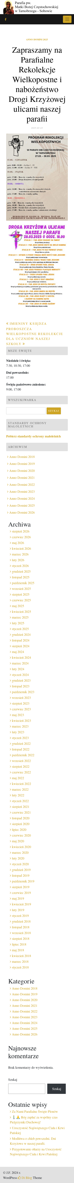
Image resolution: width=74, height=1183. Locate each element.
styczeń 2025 (20, 629)
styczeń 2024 (20, 674)
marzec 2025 (20, 617)
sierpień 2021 (20, 806)
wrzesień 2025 (21, 588)
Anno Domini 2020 (22, 470)
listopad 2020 (20, 818)
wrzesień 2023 (21, 697)
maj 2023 (18, 715)
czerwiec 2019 (21, 892)
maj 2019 (18, 898)
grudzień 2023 (21, 680)
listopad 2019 (20, 875)
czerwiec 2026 (21, 537)
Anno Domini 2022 (22, 484)
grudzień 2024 (21, 634)
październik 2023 (23, 692)
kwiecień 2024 (21, 657)
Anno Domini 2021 (22, 477)
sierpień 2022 (20, 766)
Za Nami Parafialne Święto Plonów (35, 1111)
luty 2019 (18, 910)
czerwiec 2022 (21, 772)
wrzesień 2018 (21, 933)
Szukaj (12, 1079)
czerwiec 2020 (21, 835)
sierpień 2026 (20, 531)
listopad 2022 (20, 749)
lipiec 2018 (19, 944)
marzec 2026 (20, 554)
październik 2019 (23, 881)
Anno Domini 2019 (22, 463)
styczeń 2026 (20, 565)
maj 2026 (18, 542)
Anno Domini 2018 (22, 456)
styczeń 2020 (20, 864)
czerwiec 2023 (21, 709)
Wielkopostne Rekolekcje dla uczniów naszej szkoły (34, 339)
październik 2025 (23, 583)
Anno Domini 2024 (22, 498)
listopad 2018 (20, 927)
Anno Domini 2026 (22, 512)
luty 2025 (18, 623)
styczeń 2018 (20, 967)
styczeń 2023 (20, 738)
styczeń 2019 (20, 915)
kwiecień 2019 (21, 904)
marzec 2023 (20, 726)
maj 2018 (18, 950)
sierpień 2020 (20, 824)
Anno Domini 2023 (22, 491)
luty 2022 (18, 795)
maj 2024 (18, 651)
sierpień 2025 (20, 594)
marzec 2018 (20, 961)
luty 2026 (18, 560)
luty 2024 (18, 669)
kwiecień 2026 (21, 548)
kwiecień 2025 (21, 611)
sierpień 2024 (20, 646)
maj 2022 (18, 778)
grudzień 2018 (21, 921)
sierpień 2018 (20, 938)
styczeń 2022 (20, 801)
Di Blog (26, 1177)
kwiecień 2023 (21, 720)
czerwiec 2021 (21, 812)
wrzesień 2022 (21, 760)
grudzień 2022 (21, 743)
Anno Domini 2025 (37, 39)
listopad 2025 (20, 577)
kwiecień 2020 (21, 847)
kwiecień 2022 (21, 783)
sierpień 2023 (20, 703)
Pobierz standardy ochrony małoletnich (33, 436)
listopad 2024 (20, 640)
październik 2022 (23, 755)
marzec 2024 (20, 663)
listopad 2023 (20, 686)
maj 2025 (18, 606)
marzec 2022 (20, 789)
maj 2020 (18, 841)
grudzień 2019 (21, 869)
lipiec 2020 (19, 829)
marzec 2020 (20, 852)
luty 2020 (18, 858)
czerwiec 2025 (21, 600)
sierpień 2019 (20, 887)
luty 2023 (18, 732)
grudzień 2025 (21, 571)
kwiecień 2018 (21, 956)
